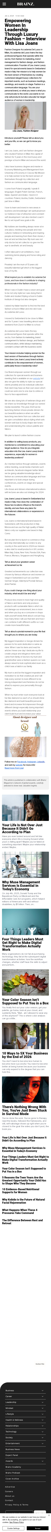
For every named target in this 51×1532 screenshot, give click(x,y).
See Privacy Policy (16, 1522)
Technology (11, 1282)
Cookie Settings (13, 1528)
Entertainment (13, 1294)
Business (10, 1241)
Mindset (9, 1258)
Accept (37, 1528)
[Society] (43, 1288)
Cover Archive (12, 1329)
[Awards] (43, 1311)
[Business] (43, 1241)
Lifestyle (10, 1264)
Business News (13, 1300)
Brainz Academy (13, 1317)
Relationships (12, 1276)
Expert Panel (12, 1305)
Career (9, 1247)
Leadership (11, 1253)
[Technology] (43, 1282)
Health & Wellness (14, 1270)
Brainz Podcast (13, 1323)
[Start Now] (25, 834)
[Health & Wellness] (43, 1270)
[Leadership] (43, 1253)
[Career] (43, 1247)
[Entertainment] (43, 1294)
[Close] (48, 1517)
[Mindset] (43, 1258)
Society (9, 1288)
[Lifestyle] (43, 1264)
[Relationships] (43, 1276)
